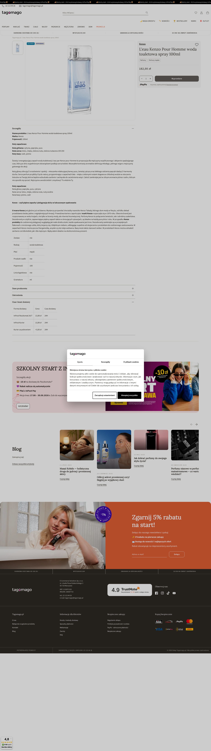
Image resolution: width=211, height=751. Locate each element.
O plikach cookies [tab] (131, 362)
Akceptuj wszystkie (129, 395)
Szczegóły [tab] (105, 362)
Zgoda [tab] (80, 362)
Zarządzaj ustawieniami (105, 395)
